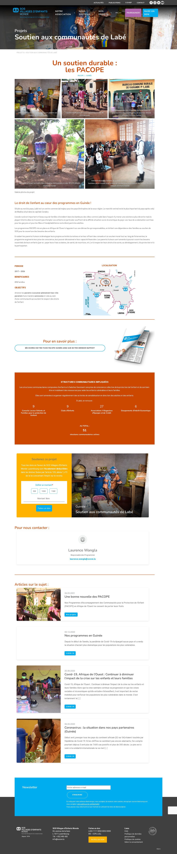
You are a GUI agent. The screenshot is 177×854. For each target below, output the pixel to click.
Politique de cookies (133, 839)
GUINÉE (89, 76)
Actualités (99, 3)
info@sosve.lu (58, 839)
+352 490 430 (62, 836)
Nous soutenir (84, 13)
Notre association (63, 13)
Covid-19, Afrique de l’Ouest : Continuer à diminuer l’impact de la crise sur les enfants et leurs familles (99, 676)
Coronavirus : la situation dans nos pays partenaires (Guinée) (99, 729)
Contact (140, 3)
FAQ (126, 831)
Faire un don (149, 13)
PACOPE (81, 76)
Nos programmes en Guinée (83, 636)
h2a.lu (158, 849)
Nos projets (103, 13)
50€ (34, 491)
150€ (53, 491)
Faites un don (97, 839)
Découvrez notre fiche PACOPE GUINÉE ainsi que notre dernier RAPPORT (60, 348)
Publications (114, 3)
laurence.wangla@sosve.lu (83, 559)
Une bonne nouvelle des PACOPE (87, 597)
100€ (44, 491)
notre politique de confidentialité (88, 804)
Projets (20, 52)
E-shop (129, 3)
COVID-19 (70, 653)
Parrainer (133, 12)
